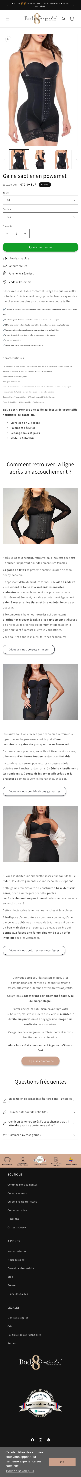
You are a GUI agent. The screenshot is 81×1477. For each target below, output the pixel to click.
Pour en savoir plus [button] (20, 1471)
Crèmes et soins (17, 1210)
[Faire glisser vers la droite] (77, 160)
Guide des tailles (18, 1294)
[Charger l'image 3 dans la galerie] (62, 159)
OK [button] (62, 1462)
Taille (5, 192)
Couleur (7, 209)
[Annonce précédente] (7, 5)
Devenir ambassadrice (21, 1268)
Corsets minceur (18, 1193)
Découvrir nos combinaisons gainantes (34, 791)
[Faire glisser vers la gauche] (4, 160)
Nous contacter (17, 1251)
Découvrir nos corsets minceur (28, 649)
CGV (10, 1326)
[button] (7, 19)
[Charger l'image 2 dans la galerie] (40, 159)
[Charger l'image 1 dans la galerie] (19, 159)
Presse (12, 1285)
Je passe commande (40, 1061)
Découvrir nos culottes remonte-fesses (34, 950)
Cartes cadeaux (17, 1227)
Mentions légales (18, 1317)
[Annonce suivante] (74, 5)
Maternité (13, 1218)
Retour (12, 1343)
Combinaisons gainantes (22, 1184)
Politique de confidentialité (24, 1334)
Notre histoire (16, 1259)
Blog (10, 1276)
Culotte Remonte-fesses (22, 1201)
